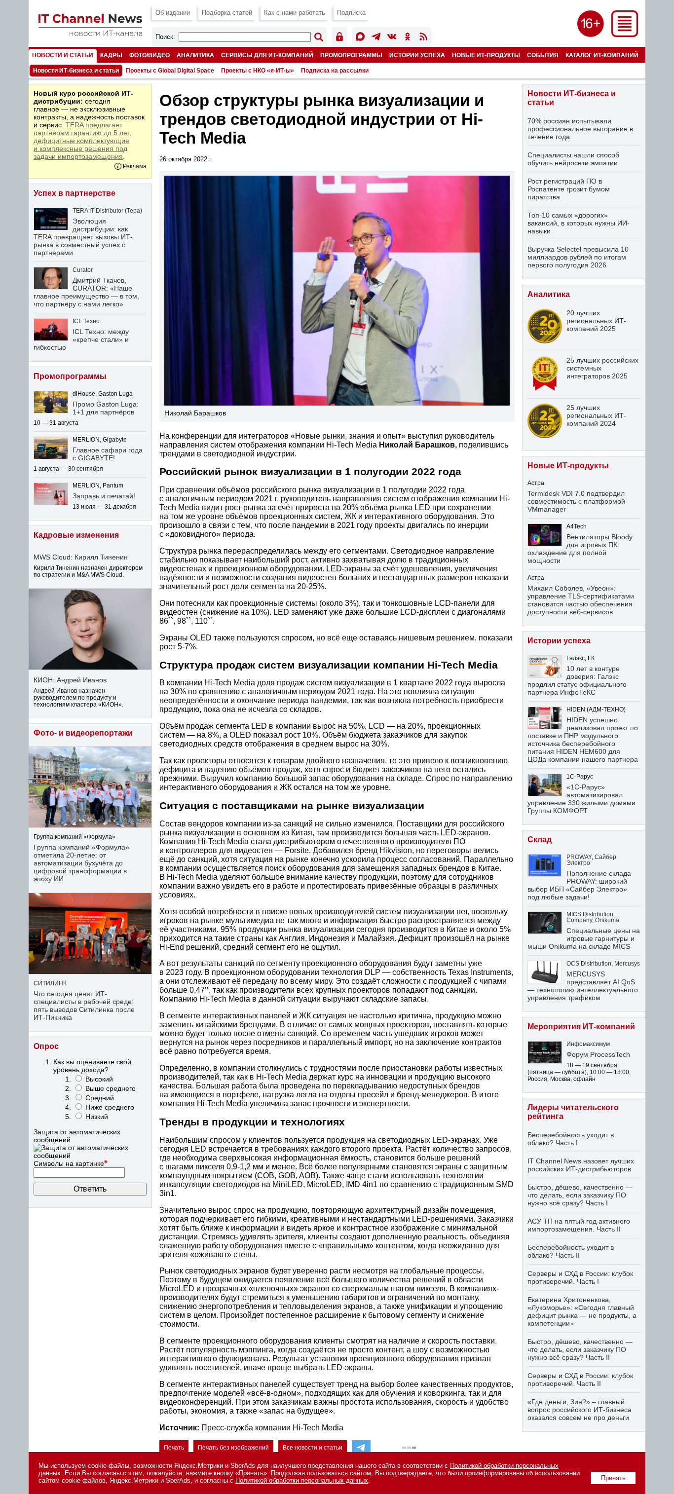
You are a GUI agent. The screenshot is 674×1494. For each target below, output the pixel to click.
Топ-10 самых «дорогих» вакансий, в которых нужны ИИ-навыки (578, 223)
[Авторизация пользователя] (339, 38)
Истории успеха (417, 55)
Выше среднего (110, 1088)
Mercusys (627, 964)
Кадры (111, 55)
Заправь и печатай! (104, 496)
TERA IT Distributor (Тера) (107, 211)
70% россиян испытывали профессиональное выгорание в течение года (580, 129)
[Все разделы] (624, 34)
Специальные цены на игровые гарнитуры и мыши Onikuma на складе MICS (583, 938)
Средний (99, 1098)
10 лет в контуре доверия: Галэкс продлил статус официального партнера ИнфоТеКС (577, 680)
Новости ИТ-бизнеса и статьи (76, 70)
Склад (539, 839)
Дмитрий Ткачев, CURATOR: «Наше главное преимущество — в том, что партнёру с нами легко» (86, 292)
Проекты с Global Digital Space (170, 70)
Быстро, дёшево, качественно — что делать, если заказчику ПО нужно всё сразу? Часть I (580, 1195)
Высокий (99, 1079)
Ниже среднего (109, 1107)
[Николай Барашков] (337, 291)
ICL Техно (86, 321)
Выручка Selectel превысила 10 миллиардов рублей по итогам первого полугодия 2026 (578, 257)
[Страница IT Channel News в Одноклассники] (407, 38)
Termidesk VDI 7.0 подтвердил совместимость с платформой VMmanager (576, 501)
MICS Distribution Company (589, 917)
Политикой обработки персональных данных (301, 1480)
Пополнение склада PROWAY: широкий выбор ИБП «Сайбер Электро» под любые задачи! (579, 885)
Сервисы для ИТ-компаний (267, 55)
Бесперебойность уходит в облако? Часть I (570, 1139)
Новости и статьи (62, 55)
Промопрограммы (351, 55)
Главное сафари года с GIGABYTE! (108, 454)
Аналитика (195, 55)
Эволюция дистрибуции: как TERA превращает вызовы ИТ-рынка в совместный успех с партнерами (83, 237)
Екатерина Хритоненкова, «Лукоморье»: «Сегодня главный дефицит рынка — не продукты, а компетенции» (582, 1311)
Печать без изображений (233, 1448)
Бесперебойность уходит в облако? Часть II (570, 1251)
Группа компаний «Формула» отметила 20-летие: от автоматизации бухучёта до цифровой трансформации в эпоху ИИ (81, 863)
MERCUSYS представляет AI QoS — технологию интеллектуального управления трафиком (582, 986)
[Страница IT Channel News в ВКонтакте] (391, 38)
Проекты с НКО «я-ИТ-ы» (257, 70)
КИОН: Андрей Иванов (70, 680)
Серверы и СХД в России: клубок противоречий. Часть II (580, 1379)
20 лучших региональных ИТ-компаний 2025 (596, 321)
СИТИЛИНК (50, 983)
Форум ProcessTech (598, 1054)
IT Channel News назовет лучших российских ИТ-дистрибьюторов (580, 1165)
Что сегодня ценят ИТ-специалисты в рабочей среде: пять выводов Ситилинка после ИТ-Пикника (84, 1005)
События (543, 55)
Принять (613, 1478)
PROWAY (579, 857)
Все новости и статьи (312, 1448)
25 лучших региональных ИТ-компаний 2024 (596, 415)
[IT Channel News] (90, 33)
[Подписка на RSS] (423, 38)
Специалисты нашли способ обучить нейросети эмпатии (573, 159)
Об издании (172, 12)
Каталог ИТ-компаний (601, 55)
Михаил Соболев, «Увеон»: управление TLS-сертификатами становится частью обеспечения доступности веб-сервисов (580, 600)
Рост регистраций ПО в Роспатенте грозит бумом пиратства (568, 189)
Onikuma (607, 920)
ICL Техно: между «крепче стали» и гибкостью (81, 339)
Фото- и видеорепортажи (83, 733)
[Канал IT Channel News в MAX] (360, 38)
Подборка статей (227, 12)
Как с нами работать (294, 12)
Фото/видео (149, 55)
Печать (174, 1448)
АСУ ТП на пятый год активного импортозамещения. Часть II (578, 1225)
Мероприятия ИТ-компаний (581, 1026)
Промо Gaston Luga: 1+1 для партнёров (106, 408)
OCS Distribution (588, 964)
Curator (83, 270)
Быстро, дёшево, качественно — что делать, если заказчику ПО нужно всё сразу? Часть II (580, 1349)
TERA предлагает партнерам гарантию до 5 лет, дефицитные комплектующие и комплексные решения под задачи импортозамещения (82, 140)
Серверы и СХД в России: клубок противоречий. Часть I (580, 1277)
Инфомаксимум (588, 1044)
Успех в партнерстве (74, 193)
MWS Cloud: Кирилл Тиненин (81, 557)
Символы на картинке (71, 1163)
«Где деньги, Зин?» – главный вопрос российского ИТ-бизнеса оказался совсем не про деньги (579, 1409)
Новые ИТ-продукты (486, 55)
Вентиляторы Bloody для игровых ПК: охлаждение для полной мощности (580, 548)
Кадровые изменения (76, 535)
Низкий (96, 1116)
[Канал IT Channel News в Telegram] (376, 38)
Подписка (351, 12)
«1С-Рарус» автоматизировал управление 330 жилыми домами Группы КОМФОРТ (581, 799)
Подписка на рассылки (335, 70)
